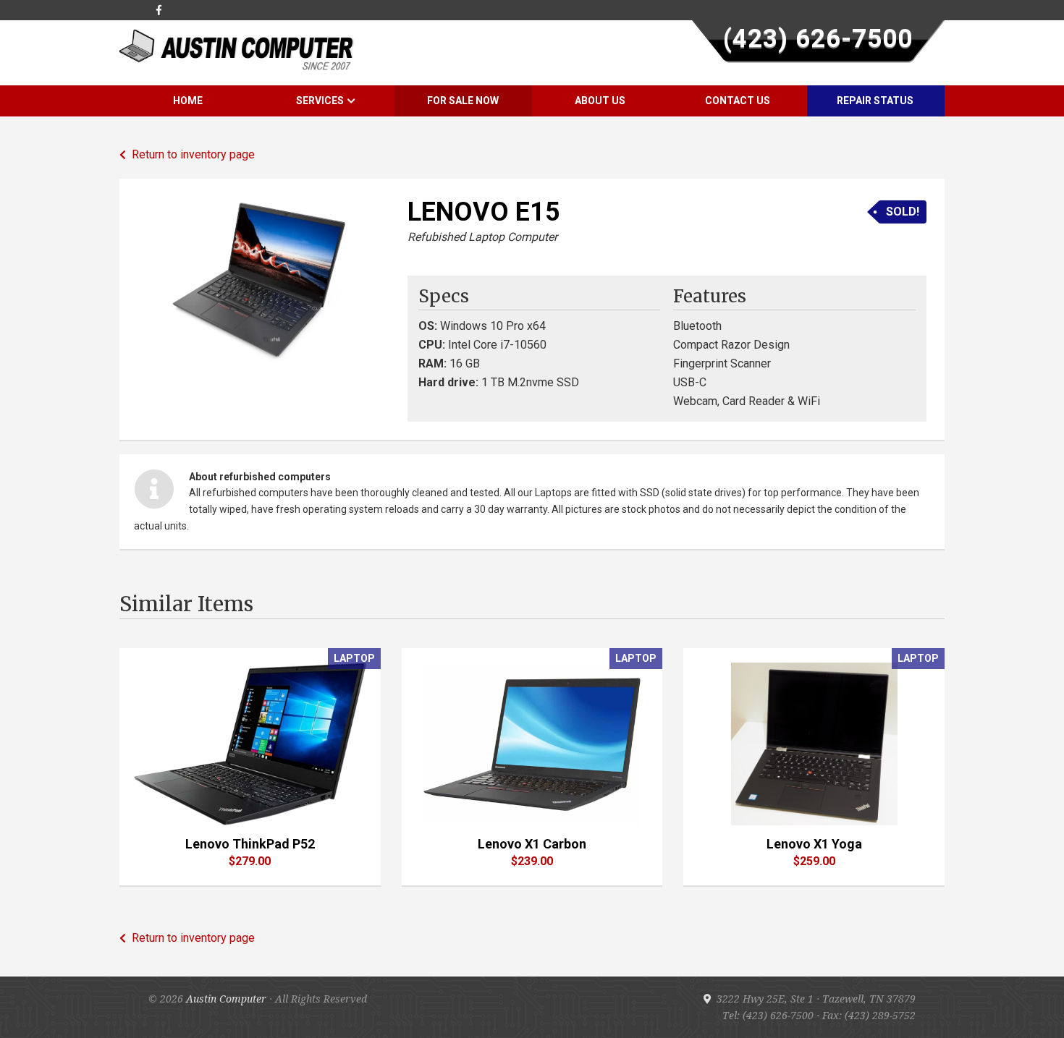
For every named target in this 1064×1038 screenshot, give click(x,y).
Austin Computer (226, 999)
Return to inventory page (190, 154)
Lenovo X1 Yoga (814, 843)
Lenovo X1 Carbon (532, 843)
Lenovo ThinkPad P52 (250, 843)
